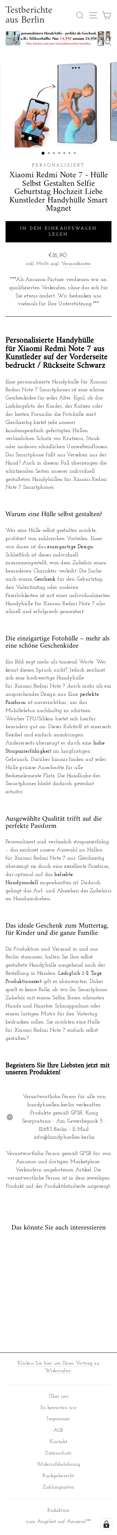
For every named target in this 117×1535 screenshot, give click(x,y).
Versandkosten (76, 263)
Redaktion (58, 1510)
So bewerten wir (58, 1407)
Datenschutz (58, 1453)
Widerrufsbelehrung (58, 1464)
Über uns (58, 1396)
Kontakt (59, 1441)
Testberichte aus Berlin (29, 15)
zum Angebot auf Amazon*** (58, 1521)
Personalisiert (58, 165)
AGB (58, 1430)
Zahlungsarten (58, 1487)
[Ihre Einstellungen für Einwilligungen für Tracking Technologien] (106, 1524)
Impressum (58, 1419)
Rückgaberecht (58, 1476)
